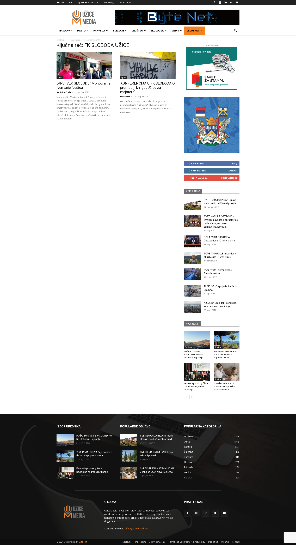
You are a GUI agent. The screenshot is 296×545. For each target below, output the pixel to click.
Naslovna (65, 30)
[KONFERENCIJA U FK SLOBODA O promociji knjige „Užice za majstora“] (148, 65)
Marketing (109, 2)
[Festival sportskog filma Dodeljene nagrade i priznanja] (197, 372)
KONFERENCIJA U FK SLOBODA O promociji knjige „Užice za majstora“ (147, 87)
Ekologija (157, 30)
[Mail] (231, 2)
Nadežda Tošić (64, 92)
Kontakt (130, 2)
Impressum (140, 541)
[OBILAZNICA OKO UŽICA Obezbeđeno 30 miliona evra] (192, 241)
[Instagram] (220, 2)
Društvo (137, 30)
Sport (60, 77)
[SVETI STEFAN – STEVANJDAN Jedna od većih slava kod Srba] (128, 473)
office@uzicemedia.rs (136, 528)
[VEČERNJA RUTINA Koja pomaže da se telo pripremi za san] (227, 340)
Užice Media (126, 96)
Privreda (99, 30)
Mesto (81, 30)
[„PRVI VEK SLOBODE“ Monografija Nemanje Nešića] (84, 65)
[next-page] (191, 397)
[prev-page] (186, 397)
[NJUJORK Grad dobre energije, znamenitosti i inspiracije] (192, 307)
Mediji (175, 30)
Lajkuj (234, 163)
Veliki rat (193, 30)
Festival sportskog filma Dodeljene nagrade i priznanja (196, 386)
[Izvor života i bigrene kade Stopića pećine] (192, 274)
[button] (235, 31)
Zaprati (232, 170)
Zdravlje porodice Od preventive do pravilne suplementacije (224, 386)
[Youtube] (236, 2)
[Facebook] (214, 2)
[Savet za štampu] (211, 68)
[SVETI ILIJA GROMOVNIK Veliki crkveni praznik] (128, 456)
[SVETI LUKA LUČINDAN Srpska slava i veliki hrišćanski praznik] (192, 204)
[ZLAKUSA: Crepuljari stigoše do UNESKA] (192, 291)
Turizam (118, 30)
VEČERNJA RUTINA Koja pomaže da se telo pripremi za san (226, 354)
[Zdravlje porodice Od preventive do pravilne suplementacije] (227, 372)
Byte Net (83, 541)
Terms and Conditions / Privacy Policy (187, 541)
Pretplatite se (229, 178)
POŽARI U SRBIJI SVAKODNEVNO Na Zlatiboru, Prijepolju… (194, 354)
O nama (120, 2)
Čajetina (188, 379)
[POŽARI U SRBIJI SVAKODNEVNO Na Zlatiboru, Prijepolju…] (197, 340)
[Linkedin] (225, 2)
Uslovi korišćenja (157, 541)
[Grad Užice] (211, 125)
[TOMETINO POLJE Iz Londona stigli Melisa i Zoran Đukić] (192, 258)
